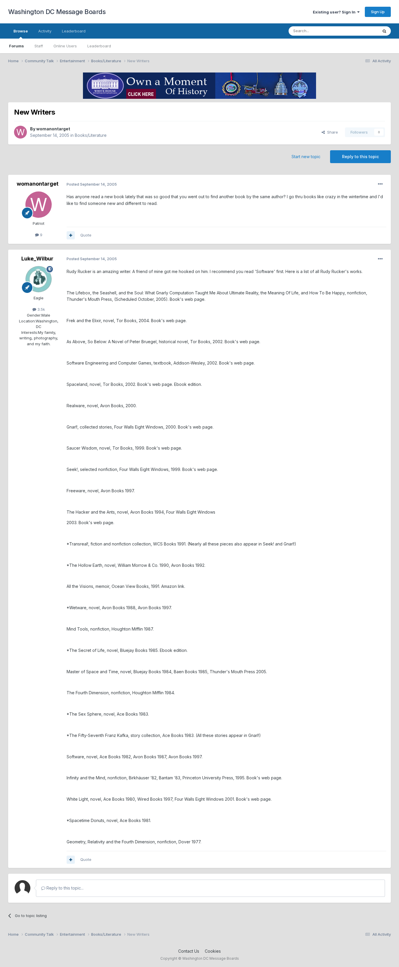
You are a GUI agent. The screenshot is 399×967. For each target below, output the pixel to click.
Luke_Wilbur (37, 258)
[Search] (384, 31)
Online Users (65, 46)
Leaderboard (99, 46)
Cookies (213, 951)
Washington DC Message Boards (56, 11)
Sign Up (378, 11)
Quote (85, 235)
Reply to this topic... (64, 887)
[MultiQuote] (71, 235)
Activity (44, 31)
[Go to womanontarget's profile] (20, 132)
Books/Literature (91, 135)
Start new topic (306, 156)
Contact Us (188, 951)
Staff (38, 46)
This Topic (361, 31)
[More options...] (380, 184)
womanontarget (53, 128)
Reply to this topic (360, 156)
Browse (20, 31)
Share (331, 132)
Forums (16, 46)
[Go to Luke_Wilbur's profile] (38, 279)
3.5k (40, 309)
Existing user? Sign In (335, 12)
